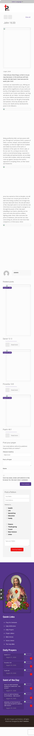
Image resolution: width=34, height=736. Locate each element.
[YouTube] (17, 724)
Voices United (10, 640)
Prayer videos (10, 633)
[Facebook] (15, 724)
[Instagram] (19, 724)
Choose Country (8, 452)
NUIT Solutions (24, 721)
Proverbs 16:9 (8, 384)
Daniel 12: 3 (7, 339)
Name (5, 468)
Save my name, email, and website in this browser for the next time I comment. (16, 479)
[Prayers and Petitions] (7, 7)
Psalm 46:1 (7, 429)
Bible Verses (9, 637)
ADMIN (16, 272)
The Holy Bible (10, 644)
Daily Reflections (11, 626)
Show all (27, 17)
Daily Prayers (10, 630)
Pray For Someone (11, 622)
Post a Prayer (7, 459)
